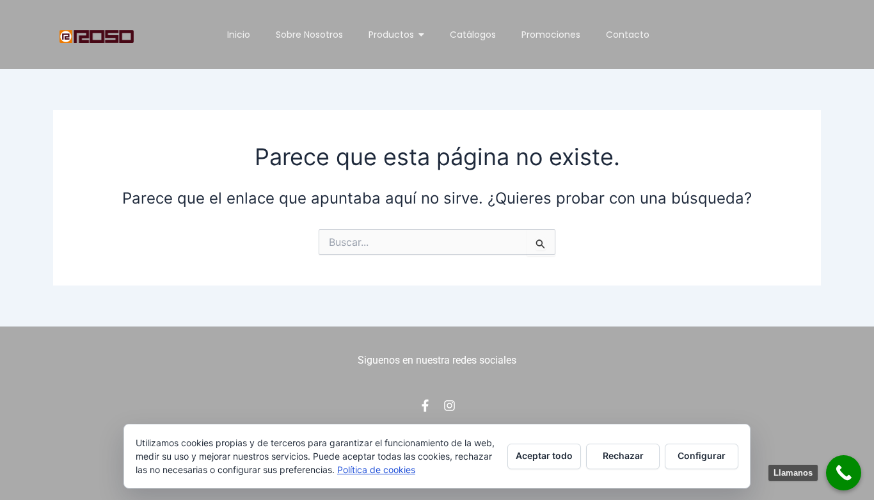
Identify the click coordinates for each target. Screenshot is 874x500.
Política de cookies (376, 469)
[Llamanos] (843, 472)
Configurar (702, 455)
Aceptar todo (544, 455)
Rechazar (623, 455)
